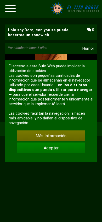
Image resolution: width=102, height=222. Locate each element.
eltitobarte (21, 48)
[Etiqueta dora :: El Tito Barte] (76, 14)
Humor (88, 48)
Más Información (51, 135)
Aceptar (51, 147)
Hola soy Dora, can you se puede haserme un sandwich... (38, 32)
